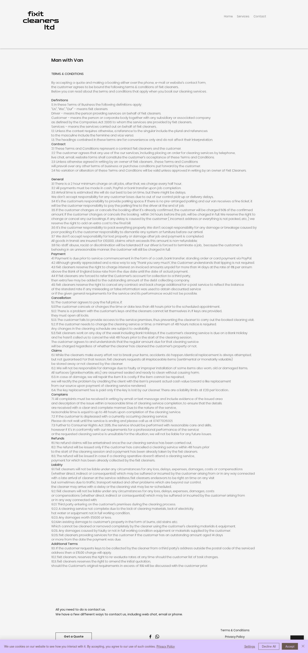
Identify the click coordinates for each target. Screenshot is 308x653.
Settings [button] (249, 646)
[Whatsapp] (157, 636)
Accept (289, 646)
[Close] (302, 646)
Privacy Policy (166, 646)
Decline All (269, 646)
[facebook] (150, 636)
